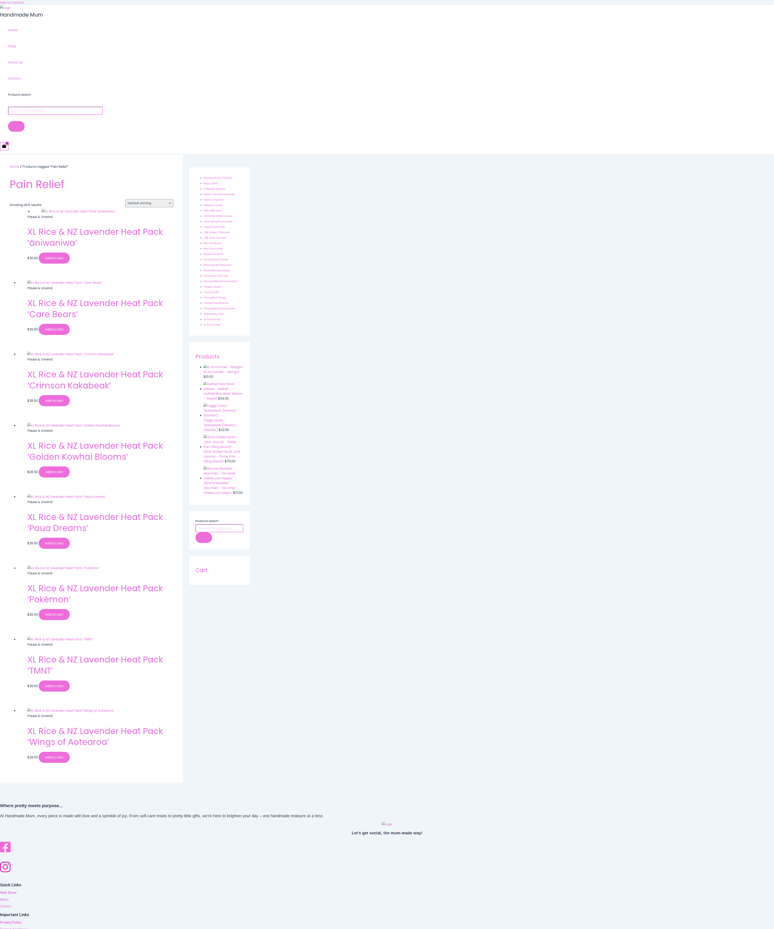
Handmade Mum (21, 14)
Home (13, 30)
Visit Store (8, 893)
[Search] (16, 126)
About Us (15, 62)
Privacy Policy (10, 922)
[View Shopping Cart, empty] (4, 146)
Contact (14, 78)
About (4, 899)
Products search (19, 95)
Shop (12, 46)
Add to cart (54, 258)
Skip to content (12, 2)
